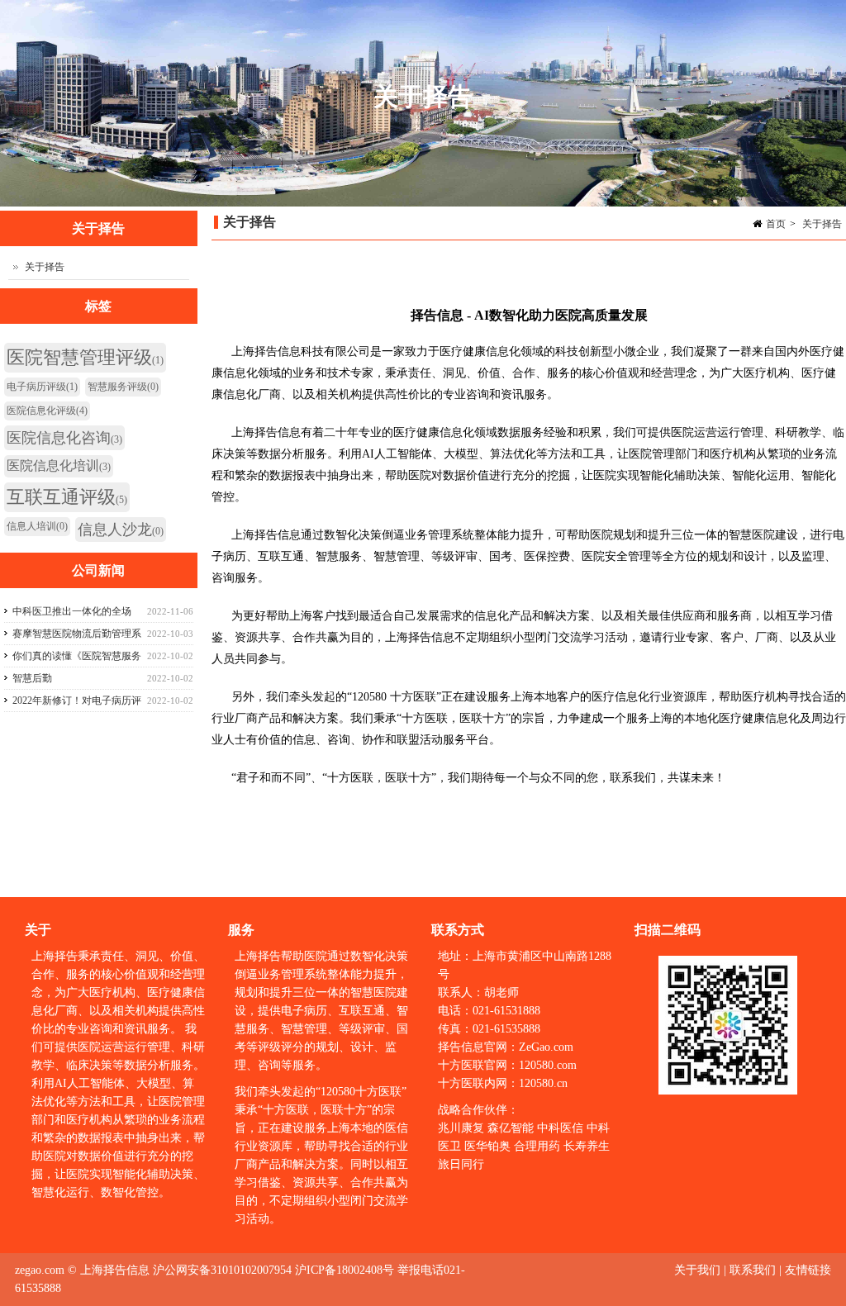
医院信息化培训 (59, 465)
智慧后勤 (32, 678)
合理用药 (537, 1146)
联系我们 (753, 1270)
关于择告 (822, 224)
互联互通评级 (67, 497)
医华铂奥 (487, 1146)
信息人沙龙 (121, 529)
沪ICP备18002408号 (344, 1270)
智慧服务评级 (123, 386)
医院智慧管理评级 (85, 357)
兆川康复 (461, 1128)
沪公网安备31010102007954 (222, 1270)
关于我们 (699, 1270)
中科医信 (560, 1128)
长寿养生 (586, 1146)
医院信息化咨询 (64, 438)
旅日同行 (461, 1164)
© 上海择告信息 (109, 1270)
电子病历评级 (42, 386)
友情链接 (808, 1270)
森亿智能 (510, 1128)
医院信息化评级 (47, 410)
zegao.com (39, 1270)
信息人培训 (37, 526)
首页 (776, 224)
